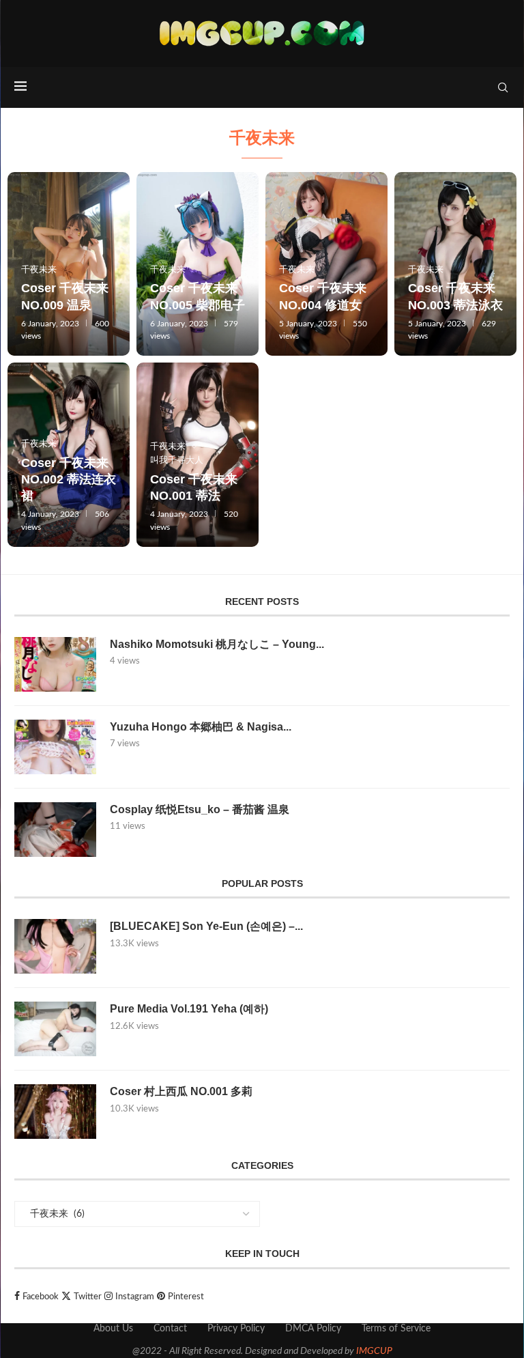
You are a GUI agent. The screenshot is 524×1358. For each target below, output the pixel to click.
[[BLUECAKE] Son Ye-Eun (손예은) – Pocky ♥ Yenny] (55, 946)
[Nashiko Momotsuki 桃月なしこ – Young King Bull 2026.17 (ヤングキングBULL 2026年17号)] (55, 664)
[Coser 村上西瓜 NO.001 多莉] (55, 1111)
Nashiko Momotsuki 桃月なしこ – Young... (217, 644)
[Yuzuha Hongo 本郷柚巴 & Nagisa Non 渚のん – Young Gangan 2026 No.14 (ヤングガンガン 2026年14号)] (55, 747)
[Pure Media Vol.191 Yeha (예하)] (55, 1029)
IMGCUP (374, 1351)
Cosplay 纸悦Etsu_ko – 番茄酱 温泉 (199, 809)
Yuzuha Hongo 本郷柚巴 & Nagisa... (200, 727)
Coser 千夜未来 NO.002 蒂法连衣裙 (68, 479)
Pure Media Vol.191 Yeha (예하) (189, 1009)
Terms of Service (396, 1328)
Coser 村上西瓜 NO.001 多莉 (181, 1091)
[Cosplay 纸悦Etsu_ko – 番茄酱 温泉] (55, 829)
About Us (113, 1328)
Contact (170, 1328)
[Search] (503, 87)
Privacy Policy (236, 1328)
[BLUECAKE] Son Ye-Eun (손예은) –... (206, 926)
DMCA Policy (313, 1328)
